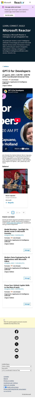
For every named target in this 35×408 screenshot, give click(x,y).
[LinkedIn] (16, 358)
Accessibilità (7, 391)
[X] (16, 345)
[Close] (32, 7)
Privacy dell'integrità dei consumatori (15, 389)
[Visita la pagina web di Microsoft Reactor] (19, 2)
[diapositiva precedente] (3, 186)
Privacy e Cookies (9, 381)
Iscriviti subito (9, 15)
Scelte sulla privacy (12, 387)
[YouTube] (16, 352)
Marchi (6, 379)
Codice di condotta (9, 385)
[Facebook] (16, 333)
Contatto (6, 376)
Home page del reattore (14, 223)
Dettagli (27, 250)
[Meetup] (16, 339)
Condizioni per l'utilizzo (11, 383)
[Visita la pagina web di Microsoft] (6, 2)
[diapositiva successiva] (28, 186)
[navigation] (8, 212)
